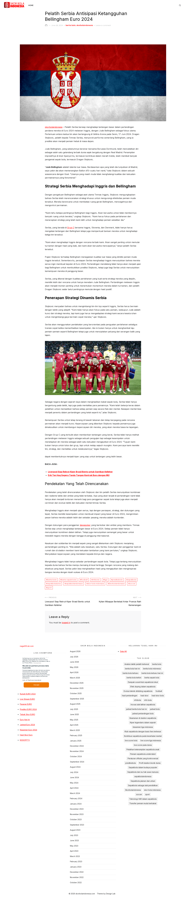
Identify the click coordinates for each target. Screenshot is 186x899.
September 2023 (77, 825)
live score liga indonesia (151, 740)
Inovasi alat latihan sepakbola (143, 704)
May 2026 (74, 667)
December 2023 (77, 809)
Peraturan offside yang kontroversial (143, 758)
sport (49, 588)
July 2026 (74, 657)
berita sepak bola (68, 580)
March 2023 (75, 856)
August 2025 (75, 704)
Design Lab (110, 894)
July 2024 (74, 772)
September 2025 (77, 699)
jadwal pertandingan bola (142, 713)
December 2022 (77, 872)
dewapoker (85, 525)
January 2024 (75, 804)
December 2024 (77, 746)
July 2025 (74, 709)
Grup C (70, 227)
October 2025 (76, 693)
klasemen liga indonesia (143, 727)
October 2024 (76, 756)
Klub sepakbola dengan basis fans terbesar (143, 731)
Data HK (123, 651)
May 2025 (74, 720)
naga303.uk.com (27, 646)
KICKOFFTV (25, 740)
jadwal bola (155, 709)
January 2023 (75, 867)
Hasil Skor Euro (26, 735)
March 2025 (75, 730)
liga (105, 580)
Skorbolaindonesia (117, 583)
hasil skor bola (158, 695)
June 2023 (74, 840)
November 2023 (77, 814)
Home (30, 5)
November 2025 (77, 688)
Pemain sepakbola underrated (143, 754)
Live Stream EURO (27, 699)
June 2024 (74, 777)
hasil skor (144, 695)
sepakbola (131, 580)
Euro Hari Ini (25, 720)
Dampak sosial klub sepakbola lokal (143, 682)
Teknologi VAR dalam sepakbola (143, 799)
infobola (95, 580)
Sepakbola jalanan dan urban (143, 781)
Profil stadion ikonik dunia (149, 763)
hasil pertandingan (129, 695)
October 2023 (76, 819)
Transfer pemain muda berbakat (142, 803)
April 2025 (74, 725)
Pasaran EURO (26, 704)
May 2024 (74, 783)
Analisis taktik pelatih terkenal (137, 664)
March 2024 (75, 793)
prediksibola (117, 580)
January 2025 (75, 741)
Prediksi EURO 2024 (28, 709)
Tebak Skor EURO (27, 714)
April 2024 (74, 788)
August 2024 (75, 767)
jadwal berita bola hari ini (136, 709)
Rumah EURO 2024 (28, 694)
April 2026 (74, 672)
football (84, 580)
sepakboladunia (54, 583)
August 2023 (75, 830)
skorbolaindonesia (84, 25)
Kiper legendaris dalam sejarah (143, 722)
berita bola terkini (134, 677)
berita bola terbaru (130, 673)
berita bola (71, 25)
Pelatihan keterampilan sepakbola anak (143, 749)
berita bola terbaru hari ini (152, 673)
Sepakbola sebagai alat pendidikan (143, 785)
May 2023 (74, 846)
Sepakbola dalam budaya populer (143, 767)
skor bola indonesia (96, 583)
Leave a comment (103, 25)
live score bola (131, 740)
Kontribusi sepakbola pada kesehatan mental (143, 736)
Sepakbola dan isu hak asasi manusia (142, 772)
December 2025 (77, 683)
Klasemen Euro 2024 (28, 730)
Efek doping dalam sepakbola (142, 686)
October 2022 (76, 882)
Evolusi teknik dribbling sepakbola (138, 691)
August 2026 (75, 651)
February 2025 (76, 735)
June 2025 (74, 714)
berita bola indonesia (152, 669)
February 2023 (76, 861)
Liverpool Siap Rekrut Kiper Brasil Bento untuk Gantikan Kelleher (80, 471)
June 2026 (74, 662)
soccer (132, 583)
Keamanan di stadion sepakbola (143, 718)
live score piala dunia (143, 745)
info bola (148, 700)
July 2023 (74, 835)
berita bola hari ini (132, 669)
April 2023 (74, 851)
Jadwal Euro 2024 (27, 725)
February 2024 (76, 798)
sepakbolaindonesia (74, 583)
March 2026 (75, 678)
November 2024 (77, 751)
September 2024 (77, 762)
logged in (66, 622)
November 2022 (77, 877)
